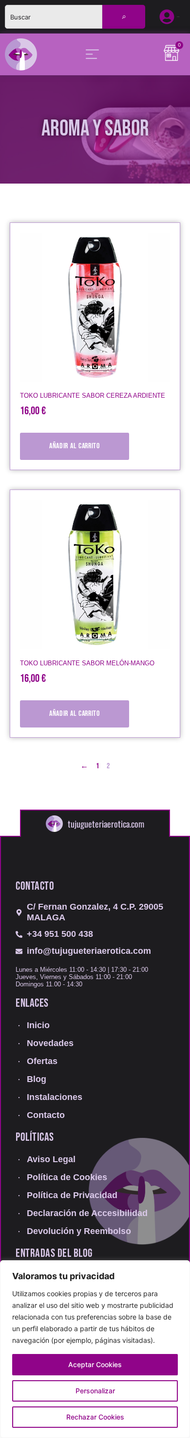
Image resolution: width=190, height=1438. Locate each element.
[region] (95, 1349)
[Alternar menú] (92, 54)
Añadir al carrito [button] (74, 446)
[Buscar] (123, 17)
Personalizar (95, 1391)
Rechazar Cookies (95, 1417)
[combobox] (53, 17)
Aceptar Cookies (95, 1364)
